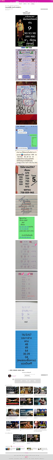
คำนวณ (34, 455)
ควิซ (32, 455)
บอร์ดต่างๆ (24, 3)
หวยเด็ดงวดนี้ (15, 370)
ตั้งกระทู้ (33, 3)
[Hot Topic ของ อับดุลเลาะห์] (9, 377)
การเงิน (36, 455)
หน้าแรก (6, 5)
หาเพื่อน (23, 455)
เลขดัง (23, 370)
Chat (24, 455)
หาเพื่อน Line (27, 455)
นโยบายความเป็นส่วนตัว (16, 458)
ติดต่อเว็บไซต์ (32, 458)
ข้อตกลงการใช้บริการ (11, 458)
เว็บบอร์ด (20, 3)
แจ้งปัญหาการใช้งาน (37, 458)
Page (38, 455)
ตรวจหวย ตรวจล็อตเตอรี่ (26, 372)
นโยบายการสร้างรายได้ (25, 458)
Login (24, 380)
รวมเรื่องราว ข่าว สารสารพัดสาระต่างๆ (17, 446)
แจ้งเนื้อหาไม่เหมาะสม (42, 458)
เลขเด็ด (11, 370)
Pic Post (30, 455)
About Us (30, 458)
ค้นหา (29, 3)
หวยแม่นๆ (19, 370)
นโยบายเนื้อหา (21, 458)
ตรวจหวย (18, 455)
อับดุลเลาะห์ (14, 376)
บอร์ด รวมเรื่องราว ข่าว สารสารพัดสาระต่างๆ (14, 5)
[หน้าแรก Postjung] (3, 0)
